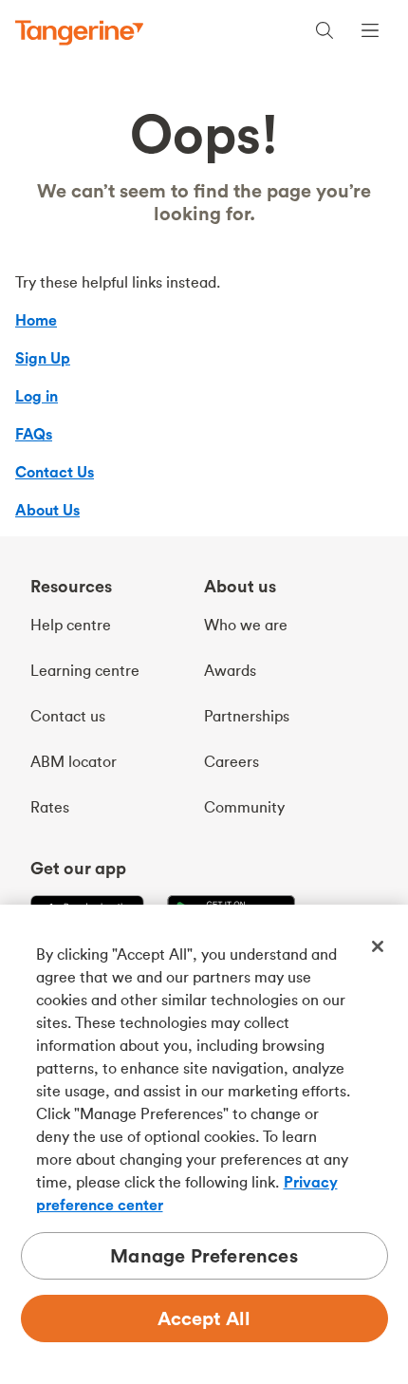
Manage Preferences (204, 1255)
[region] (204, 1144)
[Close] (378, 946)
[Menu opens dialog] (370, 33)
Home (36, 319)
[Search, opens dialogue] (324, 33)
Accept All (204, 1318)
